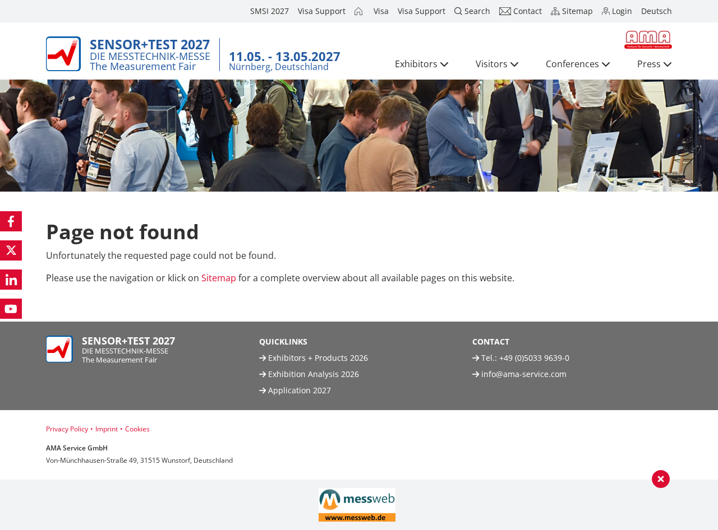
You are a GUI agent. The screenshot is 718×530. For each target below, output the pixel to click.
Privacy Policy (67, 429)
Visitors (492, 63)
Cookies (137, 429)
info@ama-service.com (524, 374)
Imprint (106, 429)
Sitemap (218, 278)
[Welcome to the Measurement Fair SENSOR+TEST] (360, 11)
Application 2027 (298, 390)
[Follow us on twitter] (11, 250)
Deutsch (656, 11)
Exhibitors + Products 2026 (317, 357)
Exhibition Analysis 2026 (312, 374)
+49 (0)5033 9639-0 (534, 357)
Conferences (572, 63)
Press (649, 63)
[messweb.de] (357, 505)
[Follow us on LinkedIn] (11, 279)
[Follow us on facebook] (11, 221)
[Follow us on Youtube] (11, 309)
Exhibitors (416, 63)
